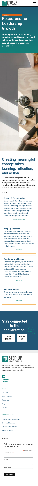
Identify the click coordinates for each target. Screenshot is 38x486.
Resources (5, 400)
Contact (4, 407)
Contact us (22, 337)
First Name (8, 460)
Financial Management (9, 427)
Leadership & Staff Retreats (11, 419)
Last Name (8, 467)
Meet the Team (7, 396)
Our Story (5, 392)
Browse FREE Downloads (19, 219)
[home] (9, 3)
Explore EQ (19, 280)
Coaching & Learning (8, 423)
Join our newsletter (8, 337)
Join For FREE (19, 250)
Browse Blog (19, 301)
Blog (3, 404)
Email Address (9, 453)
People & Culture (7, 430)
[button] (34, 3)
